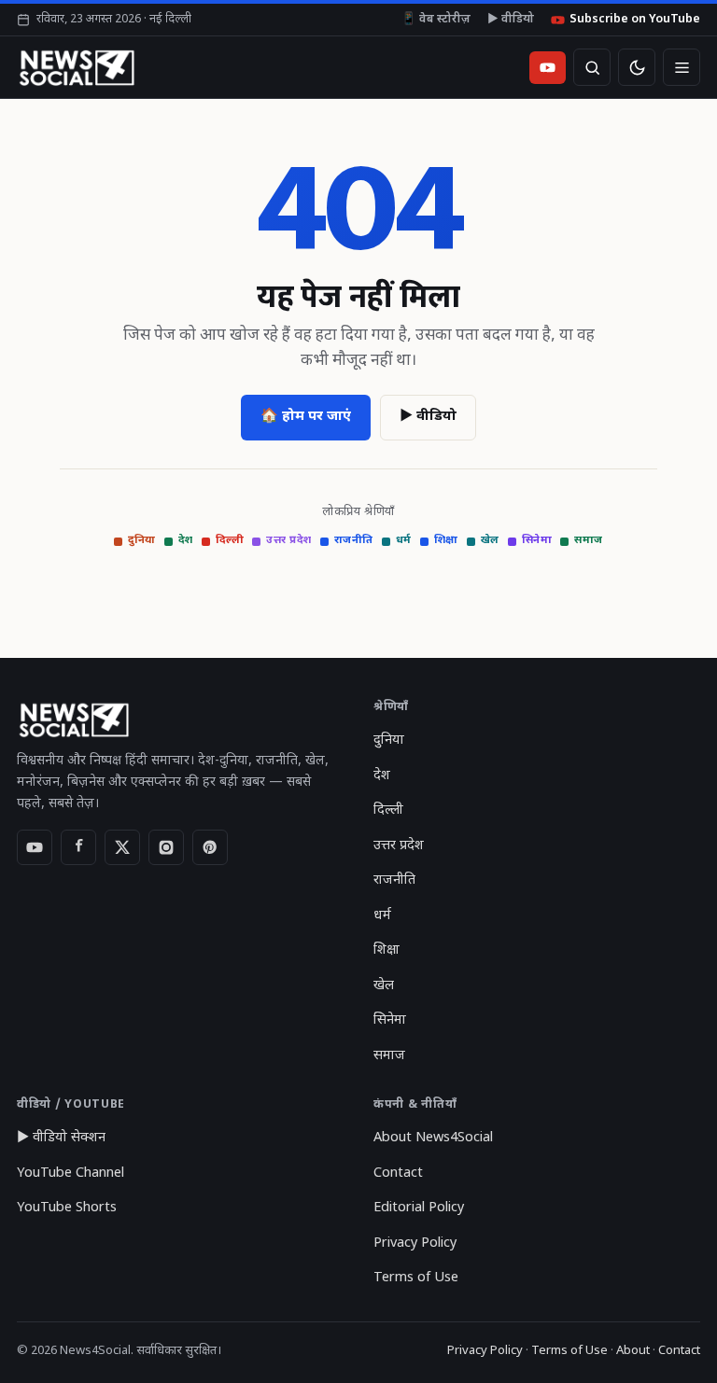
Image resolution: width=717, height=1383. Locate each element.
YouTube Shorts (67, 1208)
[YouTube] (34, 847)
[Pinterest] (210, 847)
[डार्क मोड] (636, 67)
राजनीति (353, 541)
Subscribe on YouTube (634, 19)
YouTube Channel (70, 1173)
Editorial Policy (418, 1208)
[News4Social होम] (76, 67)
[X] (122, 847)
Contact (398, 1173)
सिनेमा (537, 541)
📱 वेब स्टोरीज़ (436, 19)
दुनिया (142, 541)
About (633, 1351)
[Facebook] (78, 847)
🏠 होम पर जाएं (305, 417)
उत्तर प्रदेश (289, 541)
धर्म (404, 541)
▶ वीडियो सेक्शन (61, 1138)
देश (185, 541)
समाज (588, 541)
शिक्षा (446, 541)
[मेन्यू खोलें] (681, 67)
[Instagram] (166, 847)
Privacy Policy (415, 1243)
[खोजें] (592, 67)
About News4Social (433, 1138)
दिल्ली (230, 541)
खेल (490, 541)
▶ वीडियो (510, 19)
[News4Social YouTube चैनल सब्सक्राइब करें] (547, 67)
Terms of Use (415, 1278)
